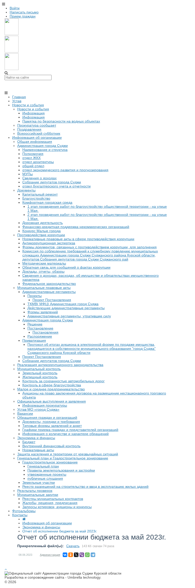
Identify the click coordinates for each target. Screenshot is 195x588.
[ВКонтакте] (65, 554)
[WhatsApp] (87, 554)
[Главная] (24, 519)
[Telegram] (93, 554)
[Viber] (81, 554)
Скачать (72, 546)
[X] (76, 554)
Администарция (50, 554)
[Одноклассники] (70, 554)
